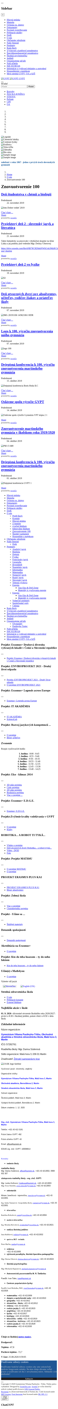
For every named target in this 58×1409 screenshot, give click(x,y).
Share (3, 215)
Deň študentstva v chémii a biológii (26, 194)
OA (8, 104)
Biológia (16, 552)
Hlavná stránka (13, 20)
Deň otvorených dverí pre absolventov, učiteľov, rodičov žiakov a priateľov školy (29, 297)
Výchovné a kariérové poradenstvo (22, 50)
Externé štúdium (14, 1002)
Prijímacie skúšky (14, 32)
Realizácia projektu (15, 792)
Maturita (10, 22)
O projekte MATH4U (16, 869)
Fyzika (15, 557)
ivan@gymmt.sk (24, 1278)
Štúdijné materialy (15, 924)
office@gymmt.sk (14, 1144)
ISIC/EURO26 (13, 66)
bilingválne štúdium (21, 529)
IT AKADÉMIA (14, 716)
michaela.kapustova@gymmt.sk (34, 1269)
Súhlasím (29, 1379)
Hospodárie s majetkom (22, 536)
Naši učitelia (12, 63)
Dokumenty (12, 27)
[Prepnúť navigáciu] (2, 654)
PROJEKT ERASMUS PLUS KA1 (23, 887)
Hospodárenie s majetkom (18, 71)
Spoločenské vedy (20, 603)
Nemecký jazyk (19, 575)
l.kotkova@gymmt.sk (27, 1183)
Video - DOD (13, 850)
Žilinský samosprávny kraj (27, 1059)
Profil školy (17, 516)
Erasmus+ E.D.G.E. (16, 811)
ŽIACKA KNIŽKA (16, 94)
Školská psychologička (17, 55)
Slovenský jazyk (19, 580)
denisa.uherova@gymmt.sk (28, 1259)
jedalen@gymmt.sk (20, 1234)
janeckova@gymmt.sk (36, 1195)
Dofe (14, 544)
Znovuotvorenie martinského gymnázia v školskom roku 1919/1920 (28, 430)
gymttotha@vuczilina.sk (29, 1225)
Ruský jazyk (18, 577)
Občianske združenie (16, 40)
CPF (9, 102)
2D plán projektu (14, 790)
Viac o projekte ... (15, 795)
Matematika (17, 572)
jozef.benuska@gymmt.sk (33, 1288)
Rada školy (12, 48)
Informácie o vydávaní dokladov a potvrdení (26, 68)
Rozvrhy (10, 91)
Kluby (9, 829)
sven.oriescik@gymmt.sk (26, 1186)
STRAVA (11, 96)
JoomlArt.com (25, 1386)
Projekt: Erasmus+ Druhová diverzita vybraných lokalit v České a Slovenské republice (31, 659)
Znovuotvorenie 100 (21, 531)
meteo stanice (24, 1337)
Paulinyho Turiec (20, 626)
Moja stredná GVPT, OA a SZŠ (21, 73)
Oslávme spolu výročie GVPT (22, 402)
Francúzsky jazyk (20, 559)
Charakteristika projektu (17, 908)
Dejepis (15, 554)
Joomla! (35, 1386)
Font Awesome (17, 1394)
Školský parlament (20, 534)
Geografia (16, 562)
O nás (9, 38)
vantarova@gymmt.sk (41, 1203)
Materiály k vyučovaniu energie (32, 590)
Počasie (10, 99)
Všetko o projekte (15, 845)
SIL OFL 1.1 (42, 1394)
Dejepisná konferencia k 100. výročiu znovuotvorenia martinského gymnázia (28, 368)
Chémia (15, 606)
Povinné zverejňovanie (17, 30)
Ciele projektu (13, 787)
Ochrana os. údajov (15, 25)
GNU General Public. (32, 1389)
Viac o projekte (13, 906)
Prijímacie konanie (15, 1000)
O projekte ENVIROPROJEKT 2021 (23, 685)
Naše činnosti (13, 43)
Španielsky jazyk (19, 567)
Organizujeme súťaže (16, 61)
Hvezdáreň (17, 564)
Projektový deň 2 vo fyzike (20, 264)
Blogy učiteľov (13, 737)
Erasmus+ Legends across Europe (22, 701)
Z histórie (16, 523)
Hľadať (4, 83)
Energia (15, 585)
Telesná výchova (19, 582)
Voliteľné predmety (21, 600)
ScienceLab (12, 719)
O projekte (11, 735)
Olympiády (17, 623)
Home (9, 174)
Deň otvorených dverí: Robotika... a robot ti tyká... (29, 848)
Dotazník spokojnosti (16, 940)
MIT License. (6, 1394)
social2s (13, 218)
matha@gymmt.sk (18, 1244)
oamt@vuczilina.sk (24, 1215)
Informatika (17, 570)
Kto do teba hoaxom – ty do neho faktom (25, 965)
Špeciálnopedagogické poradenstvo (22, 53)
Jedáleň (10, 58)
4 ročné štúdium (19, 526)
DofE (9, 35)
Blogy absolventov (15, 890)
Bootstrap (5, 1392)
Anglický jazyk (19, 549)
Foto (9, 853)
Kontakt (16, 518)
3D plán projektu (14, 785)
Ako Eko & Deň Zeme (28, 588)
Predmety (11, 45)
